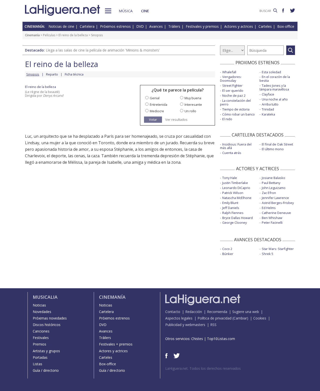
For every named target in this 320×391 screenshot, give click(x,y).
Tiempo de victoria (236, 109)
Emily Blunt (230, 202)
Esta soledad (271, 72)
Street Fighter (232, 85)
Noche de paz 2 (234, 95)
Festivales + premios (115, 344)
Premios (39, 344)
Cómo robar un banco (238, 114)
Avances (156, 26)
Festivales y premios (202, 26)
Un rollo (190, 111)
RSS (213, 324)
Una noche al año (275, 99)
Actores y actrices (238, 26)
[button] (108, 10)
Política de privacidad (215, 318)
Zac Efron (269, 192)
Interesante (193, 104)
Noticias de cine (61, 26)
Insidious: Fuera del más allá (236, 146)
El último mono (273, 149)
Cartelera (87, 26)
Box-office (285, 26)
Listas (37, 364)
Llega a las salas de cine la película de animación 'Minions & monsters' (103, 50)
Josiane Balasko (273, 178)
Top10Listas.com (221, 338)
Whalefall (229, 72)
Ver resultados (176, 120)
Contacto (172, 311)
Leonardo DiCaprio (236, 188)
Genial (155, 98)
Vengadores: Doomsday (231, 78)
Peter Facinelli (272, 222)
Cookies (259, 318)
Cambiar (240, 318)
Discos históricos (46, 324)
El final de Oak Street (277, 144)
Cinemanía (32, 35)
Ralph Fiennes (233, 212)
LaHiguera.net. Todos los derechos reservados (203, 368)
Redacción (193, 311)
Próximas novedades (50, 318)
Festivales (41, 337)
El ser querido (232, 90)
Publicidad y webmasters (185, 324)
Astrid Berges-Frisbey (278, 202)
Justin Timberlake (235, 182)
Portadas (40, 357)
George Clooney (234, 222)
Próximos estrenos (115, 26)
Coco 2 (227, 248)
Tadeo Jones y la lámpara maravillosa (274, 87)
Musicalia (45, 297)
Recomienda (217, 311)
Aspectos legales (178, 318)
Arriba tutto (270, 104)
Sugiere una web (245, 311)
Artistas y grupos (46, 350)
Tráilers (174, 26)
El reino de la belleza (73, 35)
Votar (153, 119)
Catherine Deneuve (276, 212)
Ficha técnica (74, 74)
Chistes (197, 338)
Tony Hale (229, 178)
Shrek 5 (267, 254)
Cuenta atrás (231, 152)
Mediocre (157, 111)
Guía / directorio (46, 370)
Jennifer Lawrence (275, 198)
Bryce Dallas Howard (237, 218)
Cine (145, 10)
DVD (140, 26)
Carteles (265, 26)
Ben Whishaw (272, 218)
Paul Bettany (271, 182)
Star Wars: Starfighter (278, 248)
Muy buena (192, 98)
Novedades (42, 311)
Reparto (52, 74)
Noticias (39, 305)
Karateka (268, 114)
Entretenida (158, 104)
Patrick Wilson (232, 192)
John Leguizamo (274, 188)
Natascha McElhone (237, 198)
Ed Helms (269, 208)
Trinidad (268, 109)
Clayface (268, 94)
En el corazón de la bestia (275, 78)
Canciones (41, 331)
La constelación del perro (235, 102)
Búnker (227, 254)
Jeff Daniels (230, 208)
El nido (227, 119)
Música (125, 10)
